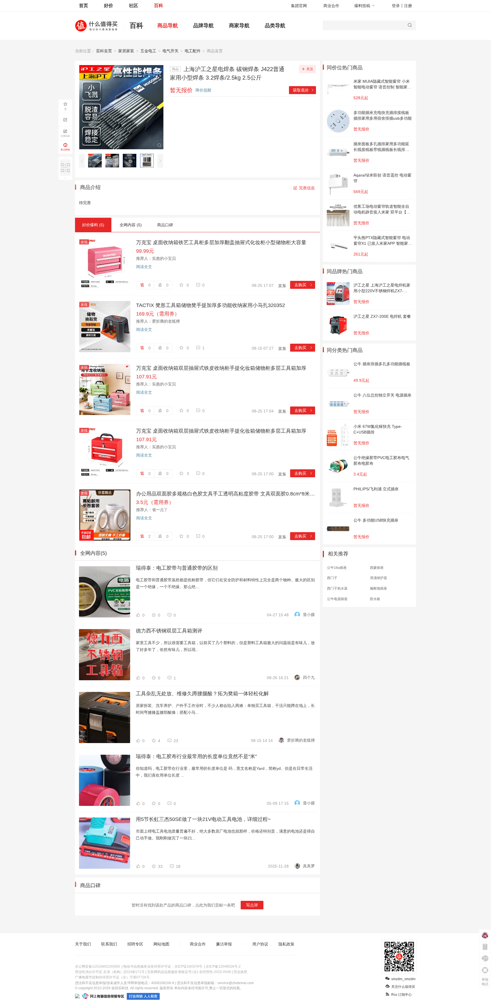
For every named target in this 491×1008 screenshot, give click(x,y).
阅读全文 (144, 266)
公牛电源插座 (337, 599)
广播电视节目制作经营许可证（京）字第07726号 (112, 977)
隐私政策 (286, 944)
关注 (309, 69)
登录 (396, 5)
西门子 (332, 578)
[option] (96, 161)
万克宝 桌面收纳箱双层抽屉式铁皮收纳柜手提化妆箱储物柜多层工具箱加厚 (221, 368)
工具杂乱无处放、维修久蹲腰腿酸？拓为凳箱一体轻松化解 (202, 693)
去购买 (303, 285)
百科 (158, 5)
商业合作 (331, 5)
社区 (133, 5)
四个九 (309, 677)
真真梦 (309, 866)
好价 (108, 5)
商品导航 (167, 25)
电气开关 (170, 51)
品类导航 (275, 25)
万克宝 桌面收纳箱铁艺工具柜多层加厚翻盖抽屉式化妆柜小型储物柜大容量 (221, 242)
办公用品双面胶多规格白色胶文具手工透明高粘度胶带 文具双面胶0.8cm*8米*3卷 (225, 494)
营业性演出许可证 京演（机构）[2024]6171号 (110, 972)
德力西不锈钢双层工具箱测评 (169, 631)
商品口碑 (165, 225)
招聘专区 (135, 944)
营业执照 (240, 972)
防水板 (375, 599)
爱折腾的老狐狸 (301, 740)
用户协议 (260, 944)
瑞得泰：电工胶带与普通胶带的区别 (177, 568)
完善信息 (307, 188)
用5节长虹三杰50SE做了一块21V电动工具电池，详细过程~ (203, 819)
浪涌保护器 (378, 578)
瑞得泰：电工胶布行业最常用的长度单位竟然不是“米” (196, 756)
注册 (408, 5)
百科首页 (104, 51)
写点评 (252, 905)
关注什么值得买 (403, 987)
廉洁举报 (224, 944)
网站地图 (161, 944)
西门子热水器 (337, 588)
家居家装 (126, 51)
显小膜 (309, 614)
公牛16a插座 (337, 568)
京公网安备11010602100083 (97, 966)
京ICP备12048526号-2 (223, 966)
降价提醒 (203, 90)
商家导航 (239, 25)
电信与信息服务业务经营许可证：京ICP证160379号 (162, 966)
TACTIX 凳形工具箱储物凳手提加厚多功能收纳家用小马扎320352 (210, 305)
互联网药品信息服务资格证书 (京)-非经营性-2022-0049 (189, 972)
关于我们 (83, 944)
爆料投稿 (362, 5)
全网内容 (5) (131, 225)
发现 (84, 242)
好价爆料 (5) (93, 225)
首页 (83, 5)
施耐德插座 (378, 588)
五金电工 (148, 51)
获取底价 (303, 90)
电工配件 (193, 51)
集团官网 (299, 5)
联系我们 (109, 944)
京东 (282, 285)
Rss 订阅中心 (401, 995)
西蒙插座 (377, 568)
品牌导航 (203, 25)
